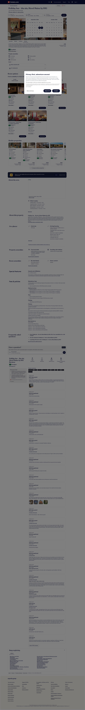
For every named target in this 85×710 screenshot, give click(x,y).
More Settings (30, 90)
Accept (56, 90)
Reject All (47, 90)
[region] (43, 82)
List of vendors (28, 86)
